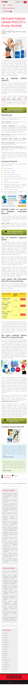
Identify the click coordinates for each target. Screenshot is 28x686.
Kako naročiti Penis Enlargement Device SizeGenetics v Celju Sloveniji (10, 603)
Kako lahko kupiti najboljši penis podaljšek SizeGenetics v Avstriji (10, 523)
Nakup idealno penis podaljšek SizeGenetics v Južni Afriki (10, 592)
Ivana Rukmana (6, 475)
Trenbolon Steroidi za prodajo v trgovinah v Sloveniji (10, 518)
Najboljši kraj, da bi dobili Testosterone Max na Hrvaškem (10, 550)
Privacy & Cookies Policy (9, 8)
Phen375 (10, 30)
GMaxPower (6, 644)
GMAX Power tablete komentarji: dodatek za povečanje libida (10, 555)
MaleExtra (6, 651)
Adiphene (6, 633)
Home (4, 5)
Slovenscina (6, 11)
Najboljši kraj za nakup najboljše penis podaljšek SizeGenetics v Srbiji (10, 587)
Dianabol (6, 640)
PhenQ (5, 658)
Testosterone (7, 664)
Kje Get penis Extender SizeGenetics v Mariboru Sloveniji (10, 560)
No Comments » (7, 477)
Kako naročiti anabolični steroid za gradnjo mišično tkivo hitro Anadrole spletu (10, 529)
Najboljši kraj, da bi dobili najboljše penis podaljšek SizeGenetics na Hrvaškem (10, 582)
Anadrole (6, 635)
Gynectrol (6, 646)
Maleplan (13, 682)
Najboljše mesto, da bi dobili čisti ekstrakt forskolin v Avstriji (10, 534)
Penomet (6, 653)
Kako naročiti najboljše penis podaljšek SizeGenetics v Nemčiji (10, 598)
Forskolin (6, 642)
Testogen (6, 662)
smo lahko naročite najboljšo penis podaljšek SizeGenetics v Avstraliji (10, 576)
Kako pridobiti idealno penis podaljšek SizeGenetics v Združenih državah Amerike (10, 619)
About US (10, 5)
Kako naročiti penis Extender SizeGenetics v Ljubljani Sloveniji (10, 613)
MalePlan (3, 30)
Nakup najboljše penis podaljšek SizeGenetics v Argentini (10, 608)
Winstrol (5, 669)
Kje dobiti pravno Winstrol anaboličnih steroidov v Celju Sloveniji (10, 509)
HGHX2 (5, 649)
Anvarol (5, 638)
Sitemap (18, 682)
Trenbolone (6, 667)
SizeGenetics (6, 660)
